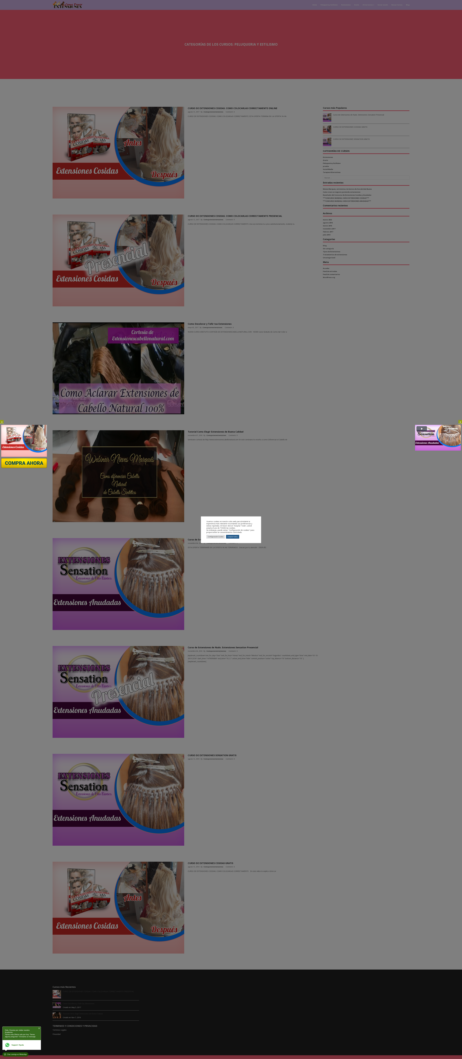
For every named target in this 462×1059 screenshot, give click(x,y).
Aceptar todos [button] (233, 537)
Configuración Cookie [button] (215, 537)
